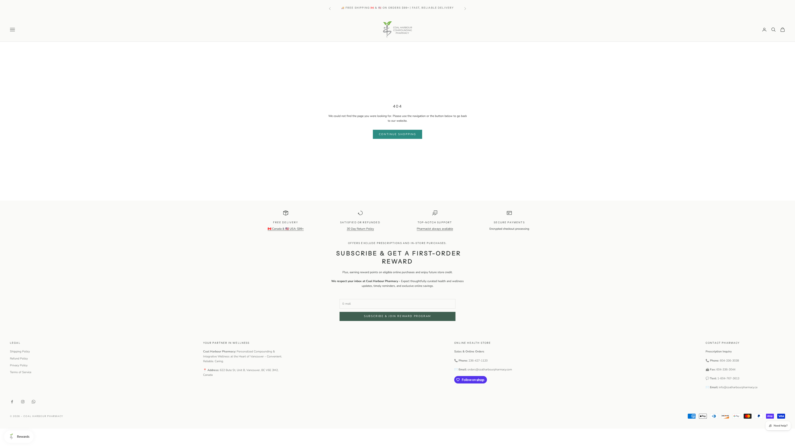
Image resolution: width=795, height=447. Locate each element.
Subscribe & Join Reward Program (397, 316)
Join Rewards (406, 10)
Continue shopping (397, 134)
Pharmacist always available (435, 229)
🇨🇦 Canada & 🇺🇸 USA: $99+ (286, 229)
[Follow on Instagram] (23, 402)
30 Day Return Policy (360, 229)
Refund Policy (19, 358)
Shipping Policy (20, 351)
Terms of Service (20, 372)
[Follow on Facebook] (12, 402)
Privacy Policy (19, 365)
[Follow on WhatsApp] (33, 402)
